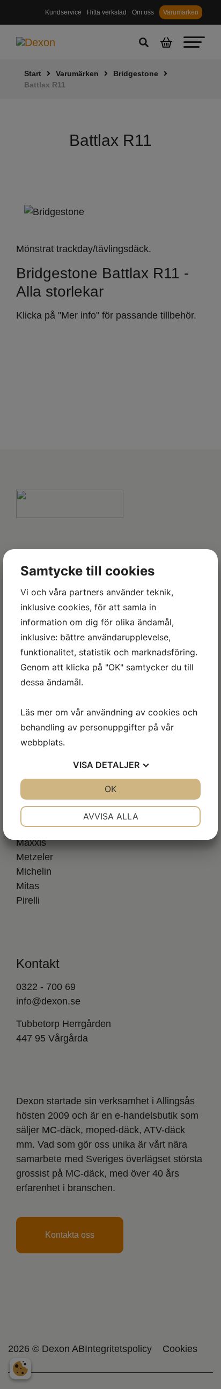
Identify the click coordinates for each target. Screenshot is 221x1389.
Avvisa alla (110, 816)
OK (110, 789)
